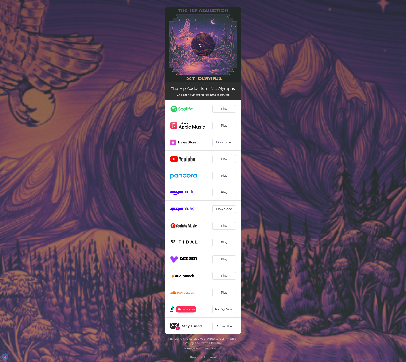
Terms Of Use (211, 343)
